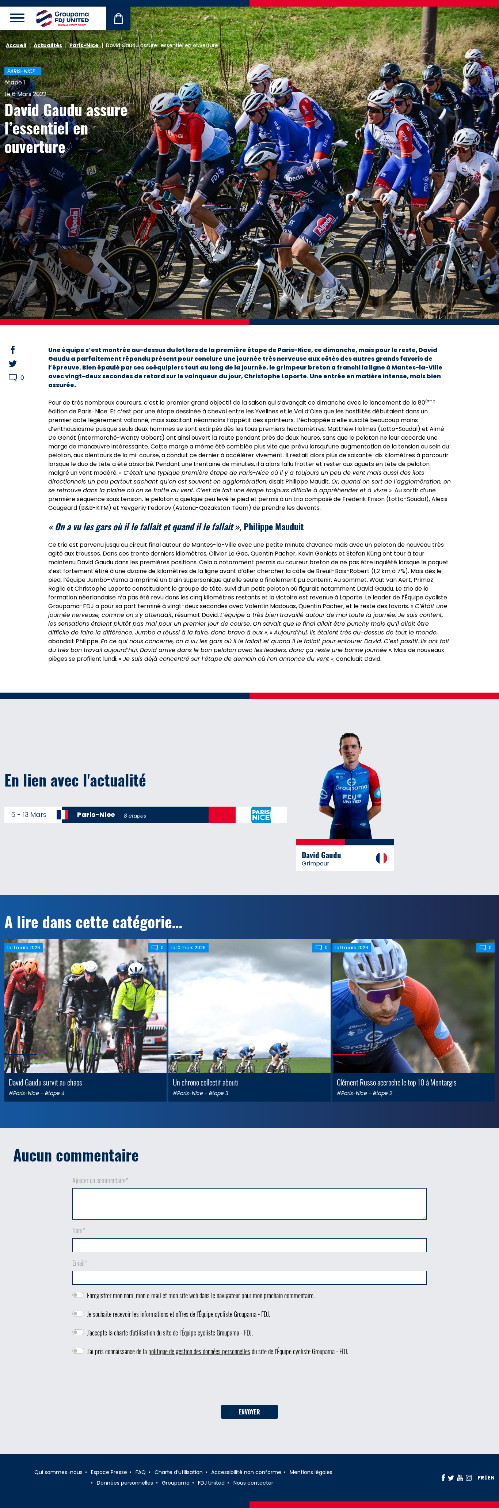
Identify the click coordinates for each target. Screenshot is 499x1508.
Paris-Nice (84, 45)
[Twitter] (451, 1477)
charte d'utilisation (134, 1332)
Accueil (16, 45)
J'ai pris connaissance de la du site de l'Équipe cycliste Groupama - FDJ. (217, 1351)
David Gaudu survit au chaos (45, 1082)
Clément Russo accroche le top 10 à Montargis (397, 1082)
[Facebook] (443, 1477)
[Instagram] (468, 1477)
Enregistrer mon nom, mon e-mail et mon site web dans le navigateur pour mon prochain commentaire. (201, 1295)
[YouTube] (460, 1477)
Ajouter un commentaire (100, 1180)
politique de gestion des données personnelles (199, 1351)
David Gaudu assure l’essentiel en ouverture (65, 128)
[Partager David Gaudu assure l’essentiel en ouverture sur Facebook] (20, 350)
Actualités (48, 45)
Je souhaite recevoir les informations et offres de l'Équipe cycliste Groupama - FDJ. (178, 1314)
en (491, 1477)
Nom (78, 1230)
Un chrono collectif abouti (206, 1082)
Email (79, 1263)
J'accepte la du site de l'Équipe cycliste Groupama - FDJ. (170, 1332)
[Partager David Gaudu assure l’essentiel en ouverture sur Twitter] (20, 364)
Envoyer (249, 1411)
